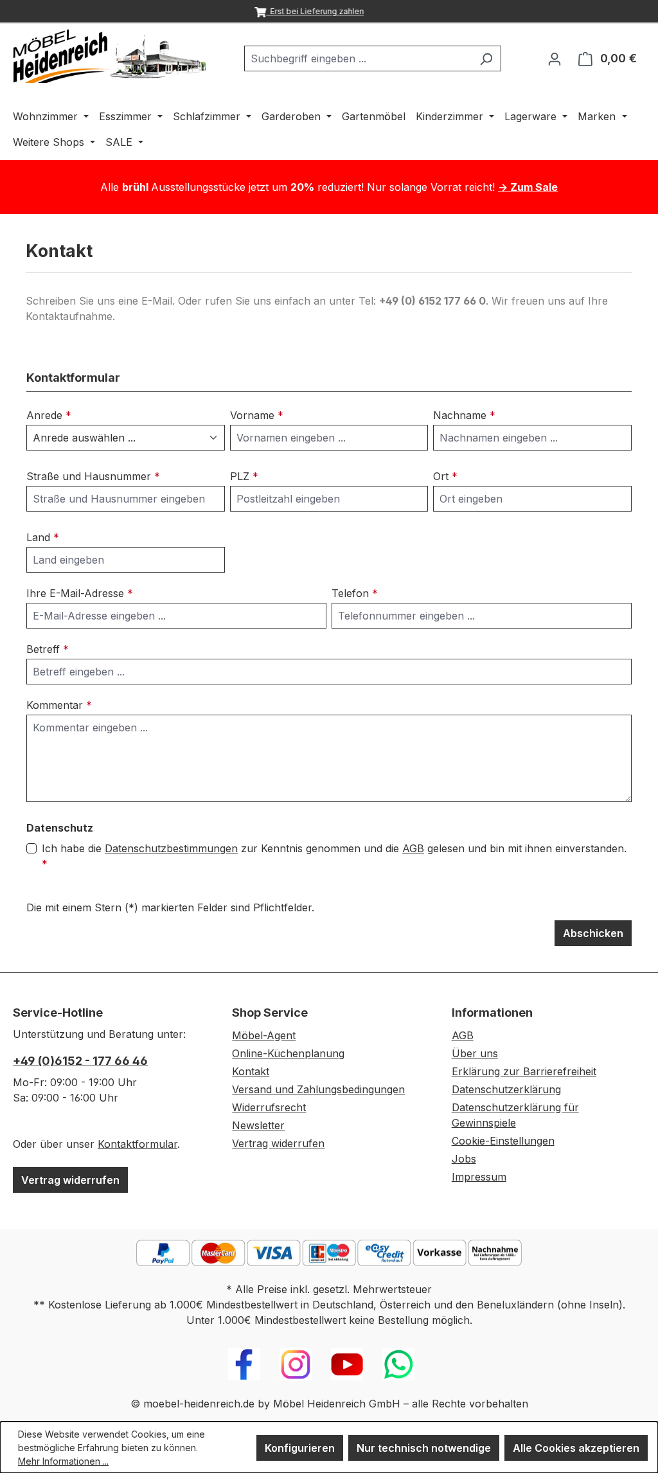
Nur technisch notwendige (424, 1448)
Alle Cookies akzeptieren (576, 1448)
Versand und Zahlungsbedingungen (318, 1089)
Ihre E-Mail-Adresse (79, 593)
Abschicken (593, 933)
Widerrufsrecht (269, 1107)
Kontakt (250, 1071)
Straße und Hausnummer (93, 476)
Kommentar (59, 705)
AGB (413, 848)
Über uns (475, 1053)
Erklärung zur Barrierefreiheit (524, 1071)
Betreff (47, 649)
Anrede (48, 415)
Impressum (479, 1176)
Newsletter (258, 1125)
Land (42, 537)
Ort (445, 476)
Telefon (355, 593)
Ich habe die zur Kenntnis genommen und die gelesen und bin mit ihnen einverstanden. (334, 856)
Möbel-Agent (264, 1035)
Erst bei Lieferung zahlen (315, 11)
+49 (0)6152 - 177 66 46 (80, 1060)
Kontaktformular (137, 1144)
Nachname (464, 415)
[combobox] (358, 58)
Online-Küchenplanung (288, 1053)
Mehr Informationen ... (63, 1461)
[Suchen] (486, 58)
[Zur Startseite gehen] (109, 56)
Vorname (256, 415)
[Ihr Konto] (554, 58)
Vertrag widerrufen (70, 1180)
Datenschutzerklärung (506, 1089)
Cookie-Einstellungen (503, 1140)
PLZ (244, 476)
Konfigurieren (300, 1448)
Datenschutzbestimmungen (171, 848)
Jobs (464, 1158)
